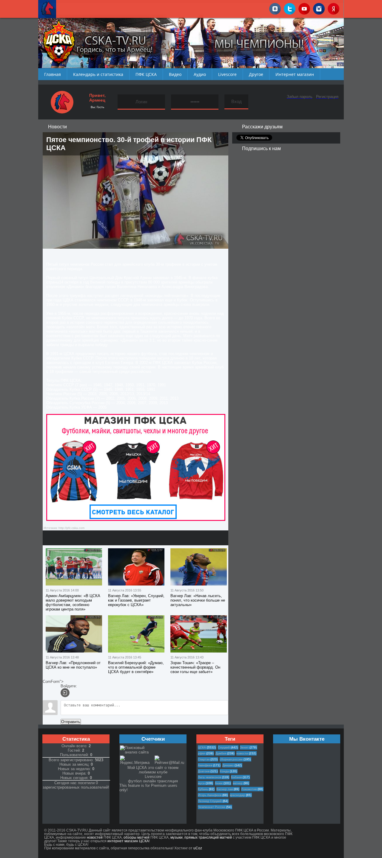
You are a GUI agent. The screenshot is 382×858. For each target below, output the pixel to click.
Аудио (200, 74)
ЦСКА (202, 747)
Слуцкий (224, 747)
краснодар (237, 795)
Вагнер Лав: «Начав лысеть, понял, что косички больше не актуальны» (197, 600)
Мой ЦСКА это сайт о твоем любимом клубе (152, 769)
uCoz (197, 848)
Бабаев (236, 777)
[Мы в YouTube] (304, 7)
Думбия (220, 753)
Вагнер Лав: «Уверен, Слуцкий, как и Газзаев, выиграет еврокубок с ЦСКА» (136, 600)
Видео (175, 74)
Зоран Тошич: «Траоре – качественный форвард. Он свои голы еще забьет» (195, 667)
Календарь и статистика (98, 74)
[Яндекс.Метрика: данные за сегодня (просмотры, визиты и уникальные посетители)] (137, 760)
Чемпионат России (211, 807)
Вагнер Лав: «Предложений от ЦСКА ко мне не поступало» (73, 665)
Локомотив (249, 789)
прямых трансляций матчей (208, 837)
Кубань (203, 789)
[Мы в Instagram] (319, 7)
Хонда (224, 771)
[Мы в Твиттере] (289, 7)
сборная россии (231, 759)
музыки (176, 837)
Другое (256, 74)
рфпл (201, 753)
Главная (52, 74)
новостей (95, 837)
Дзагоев (204, 771)
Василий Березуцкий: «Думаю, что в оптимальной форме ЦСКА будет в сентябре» (136, 667)
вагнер (238, 783)
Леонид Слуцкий (210, 801)
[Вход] (65, 692)
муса (201, 783)
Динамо (228, 765)
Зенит (244, 747)
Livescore (227, 74)
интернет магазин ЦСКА (128, 841)
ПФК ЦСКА (146, 74)
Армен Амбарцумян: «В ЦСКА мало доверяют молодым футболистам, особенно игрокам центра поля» (73, 602)
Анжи (219, 783)
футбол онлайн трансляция (153, 781)
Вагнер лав (224, 789)
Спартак (204, 759)
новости (242, 753)
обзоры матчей (137, 837)
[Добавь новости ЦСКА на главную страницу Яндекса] (333, 7)
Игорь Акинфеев (209, 795)
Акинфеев (205, 765)
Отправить (70, 722)
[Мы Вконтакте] (275, 7)
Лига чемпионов (209, 777)
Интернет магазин (294, 74)
